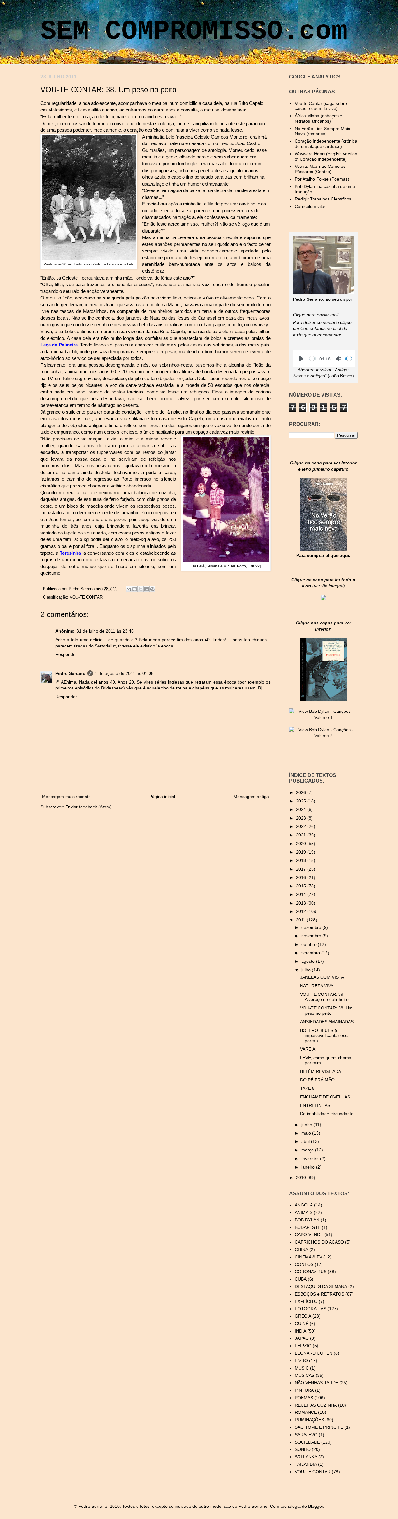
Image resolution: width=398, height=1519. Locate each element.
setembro (311, 952)
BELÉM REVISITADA (320, 1071)
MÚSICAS (304, 1375)
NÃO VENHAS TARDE (316, 1382)
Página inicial (162, 796)
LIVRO (301, 1360)
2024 (301, 809)
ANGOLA (304, 1204)
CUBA (301, 1279)
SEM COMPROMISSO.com (194, 31)
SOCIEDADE (307, 1442)
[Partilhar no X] (140, 589)
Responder (66, 654)
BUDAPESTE (308, 1227)
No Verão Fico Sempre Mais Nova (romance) (322, 131)
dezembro (311, 927)
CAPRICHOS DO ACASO (319, 1241)
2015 (301, 885)
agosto (308, 961)
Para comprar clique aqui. (323, 555)
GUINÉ (301, 1323)
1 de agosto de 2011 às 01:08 (124, 673)
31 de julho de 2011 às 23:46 (105, 630)
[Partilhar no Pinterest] (152, 589)
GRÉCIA (303, 1316)
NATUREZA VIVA (316, 985)
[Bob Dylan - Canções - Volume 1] (323, 717)
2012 (301, 911)
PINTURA (304, 1390)
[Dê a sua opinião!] (135, 589)
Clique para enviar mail (315, 314)
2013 (301, 903)
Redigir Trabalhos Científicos (323, 198)
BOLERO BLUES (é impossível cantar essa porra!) (325, 1035)
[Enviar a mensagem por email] (129, 589)
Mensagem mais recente (66, 796)
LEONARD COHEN (313, 1353)
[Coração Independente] (323, 598)
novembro (311, 935)
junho (307, 1124)
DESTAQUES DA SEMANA (321, 1286)
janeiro (308, 1166)
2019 (301, 851)
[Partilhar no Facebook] (146, 589)
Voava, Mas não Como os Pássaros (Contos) (320, 169)
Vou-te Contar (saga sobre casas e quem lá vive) (321, 106)
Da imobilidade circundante (327, 1113)
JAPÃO (302, 1338)
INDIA (300, 1331)
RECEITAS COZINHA (316, 1405)
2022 (301, 826)
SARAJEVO (306, 1434)
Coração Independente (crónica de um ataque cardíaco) (326, 144)
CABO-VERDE (309, 1234)
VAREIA (307, 1048)
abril (306, 1141)
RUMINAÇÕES (309, 1419)
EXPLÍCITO (306, 1301)
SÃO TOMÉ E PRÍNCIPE (319, 1427)
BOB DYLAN (307, 1219)
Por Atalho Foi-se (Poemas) (322, 178)
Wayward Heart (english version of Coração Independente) (326, 156)
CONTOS (304, 1264)
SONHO (303, 1449)
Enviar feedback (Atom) (88, 806)
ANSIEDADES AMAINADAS (327, 1021)
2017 (301, 869)
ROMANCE (306, 1412)
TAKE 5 (307, 1088)
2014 (301, 894)
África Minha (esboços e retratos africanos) (318, 118)
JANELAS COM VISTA (322, 977)
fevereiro (310, 1158)
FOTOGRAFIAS (310, 1308)
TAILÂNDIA (306, 1464)
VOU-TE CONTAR (86, 597)
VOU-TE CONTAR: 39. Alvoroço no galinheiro (324, 997)
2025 (301, 800)
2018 (301, 860)
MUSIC (302, 1368)
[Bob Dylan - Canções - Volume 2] (323, 735)
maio (306, 1133)
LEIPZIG (303, 1345)
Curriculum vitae (311, 206)
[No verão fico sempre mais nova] (323, 549)
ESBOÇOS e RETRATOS (319, 1293)
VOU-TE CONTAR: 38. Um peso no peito (326, 1010)
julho (306, 969)
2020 (301, 843)
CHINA (301, 1249)
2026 (301, 792)
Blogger (315, 1506)
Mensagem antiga (251, 796)
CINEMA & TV (308, 1256)
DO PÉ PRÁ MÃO (317, 1079)
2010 (301, 1177)
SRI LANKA (306, 1456)
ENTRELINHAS (315, 1105)
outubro (309, 944)
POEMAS (304, 1397)
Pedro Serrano (82, 589)
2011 (301, 919)
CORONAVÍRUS (310, 1271)
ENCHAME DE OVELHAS (325, 1096)
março (308, 1149)
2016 (301, 877)
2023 (301, 818)
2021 (301, 834)
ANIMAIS (303, 1212)
